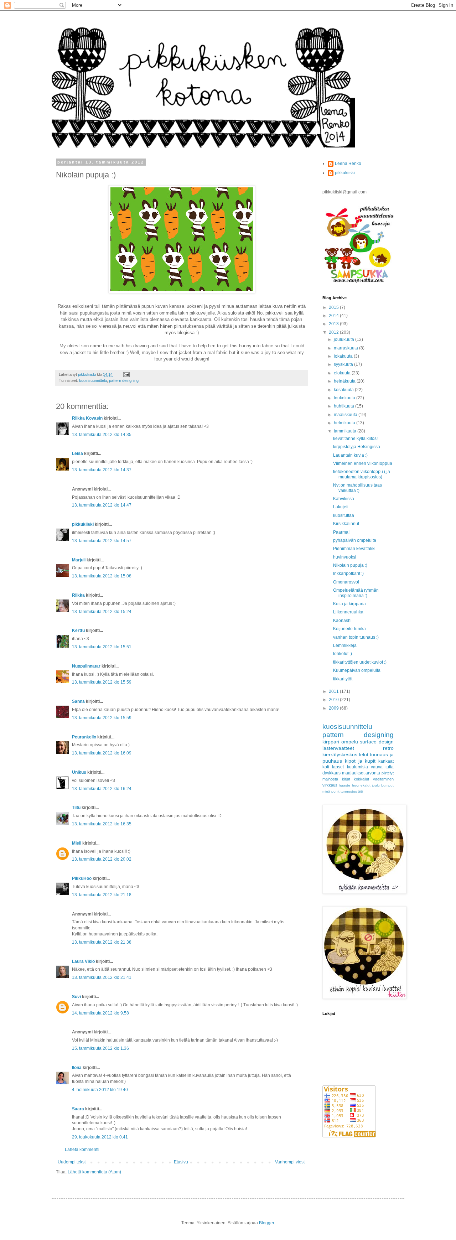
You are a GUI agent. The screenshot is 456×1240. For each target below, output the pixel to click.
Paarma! (341, 532)
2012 (334, 332)
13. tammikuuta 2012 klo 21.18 (101, 894)
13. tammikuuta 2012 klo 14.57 (101, 540)
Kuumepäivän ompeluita (356, 670)
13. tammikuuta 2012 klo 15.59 (101, 682)
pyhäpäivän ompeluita (354, 540)
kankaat (386, 761)
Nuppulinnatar (86, 666)
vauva (377, 766)
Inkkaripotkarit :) (348, 573)
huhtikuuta (344, 406)
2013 (334, 323)
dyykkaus (331, 773)
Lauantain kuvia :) (350, 455)
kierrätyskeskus (339, 754)
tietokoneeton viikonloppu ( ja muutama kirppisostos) (361, 474)
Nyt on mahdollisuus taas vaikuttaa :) (357, 488)
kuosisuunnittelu (93, 380)
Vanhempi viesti (290, 1161)
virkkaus (329, 785)
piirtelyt (388, 773)
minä (326, 791)
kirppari (330, 741)
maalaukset (353, 773)
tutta (389, 766)
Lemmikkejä (345, 645)
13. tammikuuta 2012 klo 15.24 (101, 611)
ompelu (349, 741)
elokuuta (343, 372)
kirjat (346, 779)
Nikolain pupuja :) (350, 565)
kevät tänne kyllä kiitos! (355, 438)
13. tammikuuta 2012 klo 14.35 (101, 434)
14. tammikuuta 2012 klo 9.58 (100, 1013)
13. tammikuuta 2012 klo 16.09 (101, 753)
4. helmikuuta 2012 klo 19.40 (100, 1089)
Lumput (387, 785)
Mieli (76, 843)
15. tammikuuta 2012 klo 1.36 (100, 1048)
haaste (344, 785)
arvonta (373, 773)
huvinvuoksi (344, 557)
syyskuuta (344, 364)
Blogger (266, 1222)
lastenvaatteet (338, 748)
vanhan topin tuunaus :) (356, 637)
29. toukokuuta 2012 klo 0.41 (100, 1137)
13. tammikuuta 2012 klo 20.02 (101, 859)
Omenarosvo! (346, 582)
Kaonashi (342, 620)
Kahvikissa (343, 498)
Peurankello (84, 737)
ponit (335, 791)
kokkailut (361, 779)
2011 (334, 691)
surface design (377, 741)
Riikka (78, 595)
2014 (334, 315)
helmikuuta (345, 422)
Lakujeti (340, 506)
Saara (78, 1108)
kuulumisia (357, 766)
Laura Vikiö (83, 961)
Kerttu (78, 630)
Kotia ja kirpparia (349, 603)
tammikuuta (345, 431)
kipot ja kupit (360, 761)
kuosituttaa (343, 515)
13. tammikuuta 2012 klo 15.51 (101, 646)
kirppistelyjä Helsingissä (356, 446)
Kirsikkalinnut (346, 523)
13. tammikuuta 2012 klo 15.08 (101, 576)
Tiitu (76, 807)
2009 (334, 708)
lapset (338, 766)
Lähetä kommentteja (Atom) (94, 1171)
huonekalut (361, 785)
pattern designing (124, 380)
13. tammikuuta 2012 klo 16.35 (101, 823)
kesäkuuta (344, 389)
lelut (363, 754)
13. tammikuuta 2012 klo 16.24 (101, 788)
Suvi (76, 996)
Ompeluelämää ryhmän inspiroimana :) (356, 593)
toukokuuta (345, 397)
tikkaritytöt (342, 678)
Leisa (77, 453)
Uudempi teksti (72, 1161)
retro (388, 748)
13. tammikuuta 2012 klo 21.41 (101, 977)
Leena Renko (348, 163)
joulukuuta (344, 339)
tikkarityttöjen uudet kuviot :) (360, 662)
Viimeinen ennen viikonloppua (362, 463)
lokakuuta (344, 356)
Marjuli (79, 559)
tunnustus (349, 791)
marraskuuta (346, 348)
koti (325, 766)
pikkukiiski (83, 524)
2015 (334, 307)
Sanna (78, 701)
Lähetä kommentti (82, 1149)
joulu (376, 785)
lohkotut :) (342, 653)
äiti (360, 791)
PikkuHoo (82, 878)
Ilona (77, 1067)
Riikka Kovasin (87, 418)
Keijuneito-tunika (349, 628)
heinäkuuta (345, 381)
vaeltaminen (383, 779)
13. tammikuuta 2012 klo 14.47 (101, 505)
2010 (334, 699)
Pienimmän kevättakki (354, 548)
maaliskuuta (346, 414)
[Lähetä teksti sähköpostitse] (126, 374)
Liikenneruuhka (348, 611)
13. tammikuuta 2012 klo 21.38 (101, 942)
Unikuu (79, 772)
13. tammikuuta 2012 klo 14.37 (101, 469)
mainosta (330, 779)
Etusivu (181, 1161)
